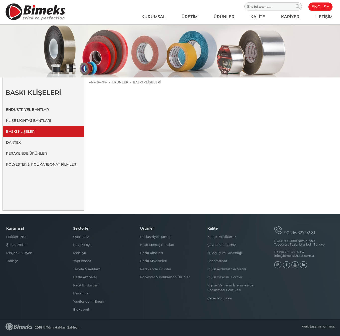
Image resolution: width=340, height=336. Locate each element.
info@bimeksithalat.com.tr (294, 256)
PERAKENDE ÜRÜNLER (26, 153)
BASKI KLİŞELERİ (21, 131)
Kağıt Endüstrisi (86, 285)
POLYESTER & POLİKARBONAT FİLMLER (41, 164)
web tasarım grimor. (318, 326)
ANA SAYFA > (100, 82)
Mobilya (79, 253)
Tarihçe (12, 261)
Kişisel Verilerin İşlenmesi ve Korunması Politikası (230, 287)
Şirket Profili (16, 245)
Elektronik (81, 309)
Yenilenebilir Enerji (88, 301)
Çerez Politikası (219, 298)
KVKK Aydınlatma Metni (226, 269)
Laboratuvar (217, 261)
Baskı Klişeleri (151, 253)
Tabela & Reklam (87, 269)
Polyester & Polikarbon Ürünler (165, 277)
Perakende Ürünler (155, 269)
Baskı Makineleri (153, 261)
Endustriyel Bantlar (156, 237)
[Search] (298, 6)
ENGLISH (320, 6)
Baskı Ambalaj (85, 277)
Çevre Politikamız (221, 245)
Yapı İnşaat (82, 261)
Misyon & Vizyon (19, 253)
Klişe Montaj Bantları (157, 245)
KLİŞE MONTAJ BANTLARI (28, 120)
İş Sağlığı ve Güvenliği (224, 253)
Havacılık (80, 293)
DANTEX (13, 142)
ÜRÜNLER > (122, 82)
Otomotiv (81, 237)
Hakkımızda (16, 237)
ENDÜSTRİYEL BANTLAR (27, 109)
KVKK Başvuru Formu (224, 277)
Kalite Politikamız (221, 237)
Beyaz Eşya (82, 245)
